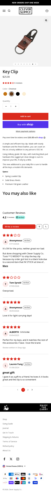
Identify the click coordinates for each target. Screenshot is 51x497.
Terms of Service (10, 441)
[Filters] (39, 226)
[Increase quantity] (15, 106)
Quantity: (6, 101)
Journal (5, 428)
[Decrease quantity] (6, 106)
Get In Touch (8, 432)
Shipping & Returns (11, 437)
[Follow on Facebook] (4, 459)
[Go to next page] (33, 390)
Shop (5, 419)
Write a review (12, 226)
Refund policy (8, 446)
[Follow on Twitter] (11, 459)
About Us (6, 450)
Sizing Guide (8, 423)
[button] (8, 83)
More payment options (25, 131)
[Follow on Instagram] (17, 459)
